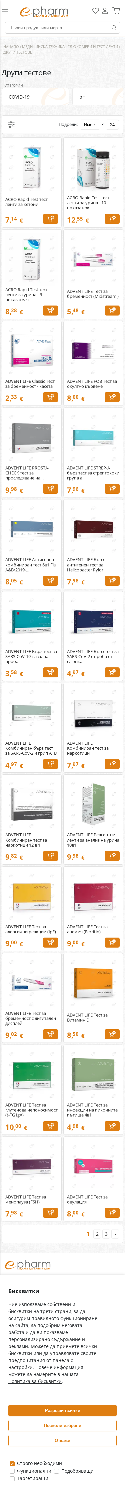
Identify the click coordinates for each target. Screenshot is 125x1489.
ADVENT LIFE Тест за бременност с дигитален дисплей (30, 1018)
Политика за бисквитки (35, 1381)
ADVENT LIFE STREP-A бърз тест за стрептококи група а (93, 472)
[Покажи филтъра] (11, 124)
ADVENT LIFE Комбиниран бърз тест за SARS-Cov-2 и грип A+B (31, 748)
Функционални (33, 1471)
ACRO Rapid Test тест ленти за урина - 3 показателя (26, 294)
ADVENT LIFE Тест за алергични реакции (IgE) (30, 929)
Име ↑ (90, 124)
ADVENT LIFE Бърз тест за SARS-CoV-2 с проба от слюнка (93, 656)
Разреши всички (62, 1410)
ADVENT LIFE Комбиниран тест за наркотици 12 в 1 (26, 839)
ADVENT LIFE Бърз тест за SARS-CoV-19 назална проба (31, 656)
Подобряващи (77, 1471)
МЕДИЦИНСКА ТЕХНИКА (43, 46)
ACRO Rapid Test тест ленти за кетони (26, 202)
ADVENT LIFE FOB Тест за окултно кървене (92, 384)
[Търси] (114, 28)
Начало (11, 46)
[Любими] (95, 12)
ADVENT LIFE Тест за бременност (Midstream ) (93, 294)
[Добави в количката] (50, 219)
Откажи (62, 1440)
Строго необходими (39, 1463)
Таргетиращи (32, 1478)
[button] (8, 11)
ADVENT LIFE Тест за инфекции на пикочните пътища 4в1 (92, 1110)
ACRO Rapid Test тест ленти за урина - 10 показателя (88, 202)
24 (112, 124)
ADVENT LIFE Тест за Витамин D (87, 1018)
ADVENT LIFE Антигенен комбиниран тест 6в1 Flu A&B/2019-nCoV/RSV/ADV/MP (30, 564)
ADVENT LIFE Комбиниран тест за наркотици (88, 748)
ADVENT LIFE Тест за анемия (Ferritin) (87, 929)
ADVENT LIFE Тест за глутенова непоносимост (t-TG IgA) (31, 1110)
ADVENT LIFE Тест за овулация (87, 1199)
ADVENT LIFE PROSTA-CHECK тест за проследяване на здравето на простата (27, 472)
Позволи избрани (62, 1425)
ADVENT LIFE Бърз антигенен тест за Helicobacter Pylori (85, 564)
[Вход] (105, 13)
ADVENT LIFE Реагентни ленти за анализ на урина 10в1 (93, 839)
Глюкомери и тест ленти (93, 46)
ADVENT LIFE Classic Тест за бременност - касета (30, 384)
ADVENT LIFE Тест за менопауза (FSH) (25, 1199)
